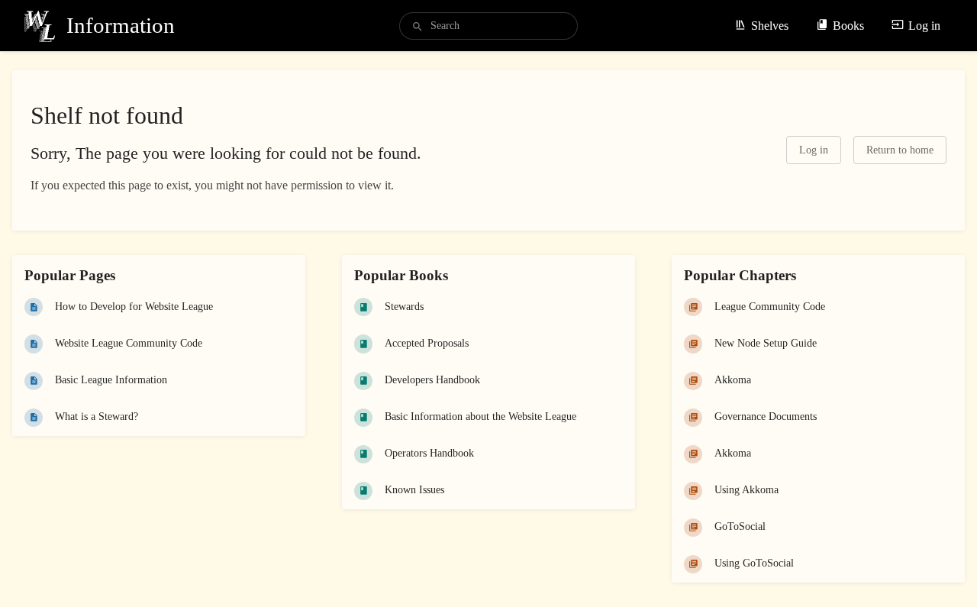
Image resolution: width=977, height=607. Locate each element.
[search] (488, 26)
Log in (924, 25)
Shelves (769, 25)
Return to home (899, 150)
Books (848, 25)
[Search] (417, 27)
